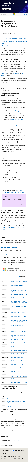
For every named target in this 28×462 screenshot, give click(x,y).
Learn (2, 17)
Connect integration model (17, 125)
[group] (14, 331)
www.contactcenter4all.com (17, 309)
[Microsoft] (14, 14)
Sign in (25, 14)
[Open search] (22, 14)
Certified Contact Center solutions (11, 234)
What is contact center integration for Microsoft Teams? (14, 38)
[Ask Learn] (24, 17)
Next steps (4, 43)
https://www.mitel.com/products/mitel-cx (15, 398)
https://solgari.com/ (15, 371)
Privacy (8, 458)
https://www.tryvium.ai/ (16, 367)
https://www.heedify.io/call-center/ (18, 328)
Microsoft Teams (9, 17)
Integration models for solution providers (11, 40)
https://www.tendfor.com (16, 378)
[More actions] (26, 17)
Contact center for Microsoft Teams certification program (14, 41)
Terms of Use (4, 460)
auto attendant (15, 73)
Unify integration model (19, 111)
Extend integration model (16, 119)
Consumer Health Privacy (18, 458)
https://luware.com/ (15, 346)
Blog (19, 456)
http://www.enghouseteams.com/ (18, 316)
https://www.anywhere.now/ (17, 285)
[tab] (5, 131)
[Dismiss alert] (26, 2)
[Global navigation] (1, 14)
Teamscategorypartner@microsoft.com (11, 254)
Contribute (3, 458)
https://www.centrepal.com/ (17, 297)
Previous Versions (12, 456)
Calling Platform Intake (9, 247)
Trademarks (10, 460)
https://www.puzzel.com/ (16, 360)
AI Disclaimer (4, 456)
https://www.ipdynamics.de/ (17, 339)
